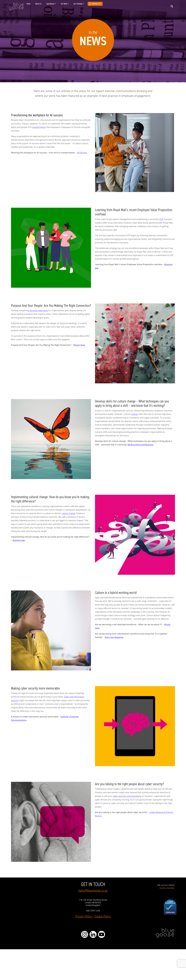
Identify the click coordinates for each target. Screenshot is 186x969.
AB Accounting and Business (140, 444)
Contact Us (96, 3)
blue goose (16, 6)
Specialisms (50, 3)
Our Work (64, 3)
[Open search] (172, 6)
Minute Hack (79, 345)
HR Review (82, 152)
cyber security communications (127, 796)
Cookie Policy (102, 916)
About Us (38, 3)
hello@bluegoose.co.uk (93, 890)
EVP (161, 219)
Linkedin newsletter (167, 888)
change (134, 414)
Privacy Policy (84, 916)
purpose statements (39, 310)
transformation (39, 127)
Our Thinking (78, 3)
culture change (68, 513)
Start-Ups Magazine (114, 637)
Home (28, 3)
